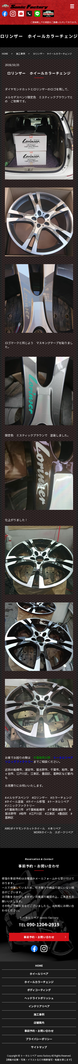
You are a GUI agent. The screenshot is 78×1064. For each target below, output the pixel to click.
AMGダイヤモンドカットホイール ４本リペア (33, 828)
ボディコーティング (39, 990)
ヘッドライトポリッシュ (39, 998)
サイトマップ (39, 1047)
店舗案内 (39, 1022)
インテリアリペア (39, 1006)
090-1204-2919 (43, 924)
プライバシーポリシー (39, 1039)
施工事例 (20, 53)
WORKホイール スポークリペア (53, 832)
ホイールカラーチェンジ (39, 982)
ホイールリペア (39, 974)
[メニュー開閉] (72, 6)
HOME (5, 53)
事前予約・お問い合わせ (39, 937)
